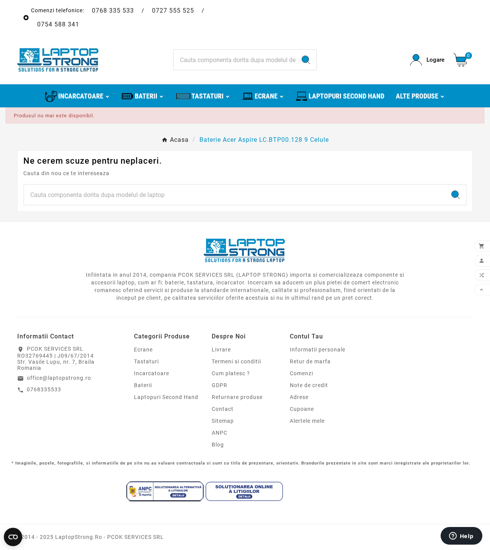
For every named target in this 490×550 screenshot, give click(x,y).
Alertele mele (307, 421)
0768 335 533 (113, 10)
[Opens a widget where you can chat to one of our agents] (461, 536)
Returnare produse (237, 397)
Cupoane (302, 409)
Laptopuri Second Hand (166, 397)
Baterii (143, 385)
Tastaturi (146, 361)
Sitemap (223, 421)
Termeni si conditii (236, 361)
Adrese (299, 397)
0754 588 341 (58, 24)
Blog (218, 445)
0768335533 (44, 389)
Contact (223, 409)
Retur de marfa (310, 361)
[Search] (306, 60)
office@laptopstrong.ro (59, 378)
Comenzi (301, 373)
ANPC (219, 433)
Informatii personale (317, 349)
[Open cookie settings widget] (13, 537)
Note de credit (309, 385)
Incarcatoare (151, 373)
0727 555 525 (173, 10)
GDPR (219, 385)
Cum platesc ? (231, 373)
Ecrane (143, 349)
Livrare (221, 349)
